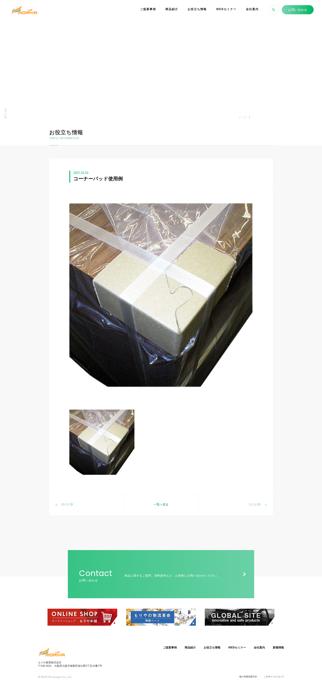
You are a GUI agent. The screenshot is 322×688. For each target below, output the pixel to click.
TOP (312, 671)
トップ (243, 117)
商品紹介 (171, 9)
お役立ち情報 (197, 9)
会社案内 (252, 9)
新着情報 (278, 647)
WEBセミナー (226, 9)
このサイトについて (274, 676)
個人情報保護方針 (248, 676)
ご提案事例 (148, 9)
